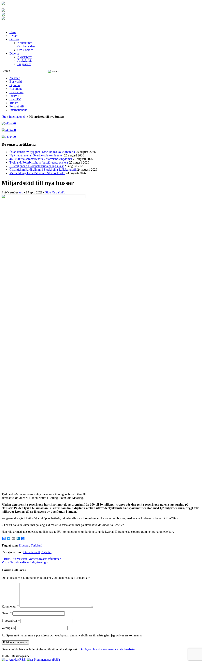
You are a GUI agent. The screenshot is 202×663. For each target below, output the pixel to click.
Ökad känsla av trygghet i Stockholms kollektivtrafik (42, 151)
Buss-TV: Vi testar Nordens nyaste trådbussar (32, 558)
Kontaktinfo (24, 42)
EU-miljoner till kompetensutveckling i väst (36, 166)
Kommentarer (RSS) (46, 659)
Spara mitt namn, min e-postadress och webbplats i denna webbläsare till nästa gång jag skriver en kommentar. (74, 635)
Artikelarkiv (24, 60)
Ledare (13, 35)
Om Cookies (25, 50)
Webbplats (8, 628)
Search (6, 71)
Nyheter (14, 78)
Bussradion (16, 92)
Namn (7, 613)
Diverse (14, 53)
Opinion (14, 85)
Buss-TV (15, 99)
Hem (12, 32)
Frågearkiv (24, 64)
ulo (21, 192)
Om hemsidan (26, 46)
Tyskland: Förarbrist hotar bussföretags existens (38, 162)
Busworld (15, 81)
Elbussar (24, 545)
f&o (4, 116)
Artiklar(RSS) (17, 659)
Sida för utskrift (55, 192)
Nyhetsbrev (24, 57)
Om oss (14, 39)
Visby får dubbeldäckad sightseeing (24, 562)
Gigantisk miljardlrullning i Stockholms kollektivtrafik (43, 169)
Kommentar (10, 606)
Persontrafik (16, 106)
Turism (13, 102)
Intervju (14, 95)
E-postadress (11, 620)
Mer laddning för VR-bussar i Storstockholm (37, 173)
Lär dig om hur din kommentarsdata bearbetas (107, 649)
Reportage (15, 88)
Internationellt (18, 110)
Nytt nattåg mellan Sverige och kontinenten (36, 155)
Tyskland (36, 545)
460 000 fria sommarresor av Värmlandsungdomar (40, 159)
